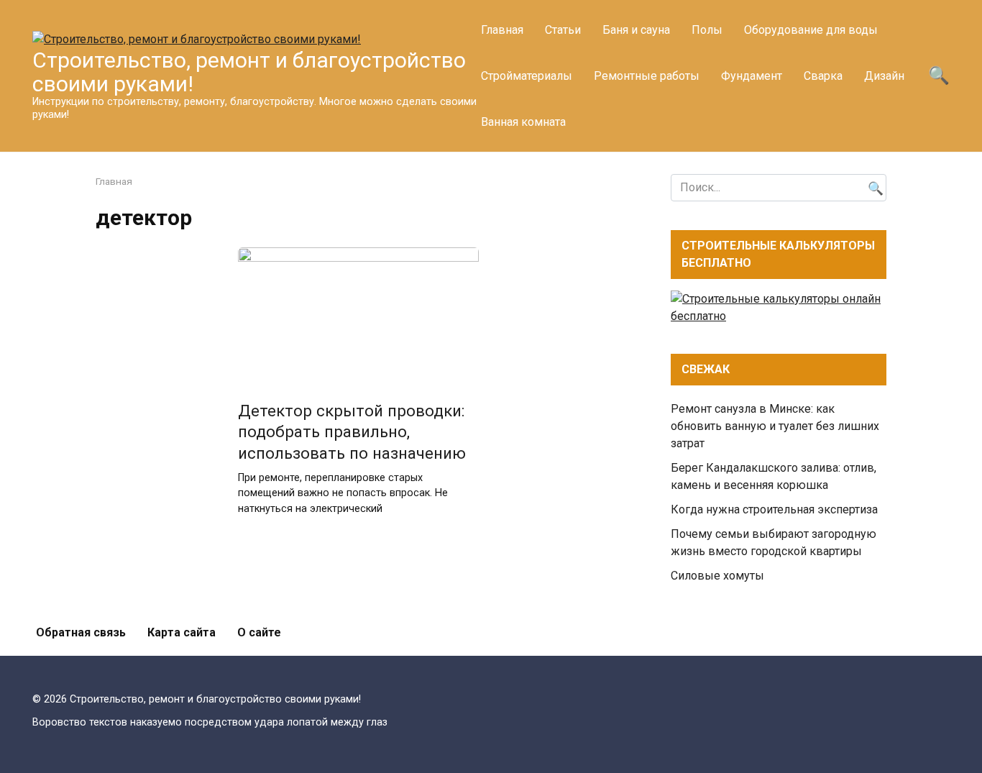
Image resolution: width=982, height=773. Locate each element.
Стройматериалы (526, 76)
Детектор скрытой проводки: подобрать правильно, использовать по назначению (352, 432)
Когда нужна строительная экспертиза (774, 509)
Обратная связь (81, 632)
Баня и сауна (636, 30)
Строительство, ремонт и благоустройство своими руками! (249, 71)
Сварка (823, 76)
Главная (502, 30)
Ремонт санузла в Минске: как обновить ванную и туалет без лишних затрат (775, 426)
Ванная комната (523, 122)
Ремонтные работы (646, 76)
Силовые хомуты (717, 575)
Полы (707, 30)
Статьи (563, 30)
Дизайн (884, 76)
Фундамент (751, 76)
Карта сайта (181, 632)
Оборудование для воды (811, 30)
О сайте (259, 632)
